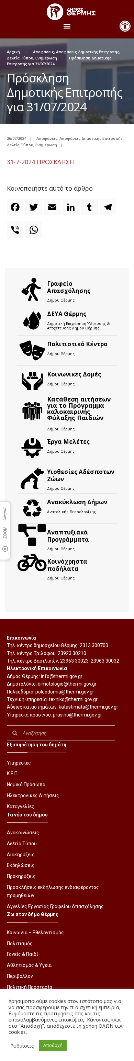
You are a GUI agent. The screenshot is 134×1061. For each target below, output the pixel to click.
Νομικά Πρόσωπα (26, 784)
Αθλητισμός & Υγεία (29, 965)
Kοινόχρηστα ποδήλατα (67, 564)
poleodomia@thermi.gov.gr (64, 692)
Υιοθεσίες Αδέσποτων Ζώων (80, 475)
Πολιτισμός (20, 943)
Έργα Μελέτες (68, 441)
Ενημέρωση (46, 57)
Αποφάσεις (43, 51)
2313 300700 (94, 645)
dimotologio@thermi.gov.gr (67, 684)
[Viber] (16, 233)
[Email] (53, 210)
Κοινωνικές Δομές (74, 374)
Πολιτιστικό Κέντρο (77, 344)
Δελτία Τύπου (20, 57)
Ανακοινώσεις (23, 832)
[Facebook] (16, 210)
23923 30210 (72, 653)
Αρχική (13, 51)
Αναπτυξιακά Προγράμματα (68, 535)
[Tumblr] (90, 210)
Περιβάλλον (20, 976)
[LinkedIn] (72, 210)
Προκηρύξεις (21, 876)
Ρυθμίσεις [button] (22, 1045)
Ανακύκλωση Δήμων (77, 502)
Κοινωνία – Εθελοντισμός (35, 932)
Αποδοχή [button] (53, 1045)
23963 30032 (105, 661)
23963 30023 (74, 661)
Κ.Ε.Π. (13, 773)
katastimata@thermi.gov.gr (88, 707)
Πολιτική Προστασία (29, 987)
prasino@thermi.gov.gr (77, 715)
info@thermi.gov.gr (61, 676)
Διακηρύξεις (21, 854)
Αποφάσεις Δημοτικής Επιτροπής (87, 51)
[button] (125, 26)
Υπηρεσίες (19, 763)
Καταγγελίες (20, 806)
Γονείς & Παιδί (22, 954)
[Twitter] (34, 210)
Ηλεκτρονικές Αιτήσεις (33, 795)
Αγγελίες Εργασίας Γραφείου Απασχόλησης (55, 906)
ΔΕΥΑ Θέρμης (66, 314)
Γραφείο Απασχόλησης (68, 287)
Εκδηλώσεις (21, 865)
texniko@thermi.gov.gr (73, 699)
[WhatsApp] (34, 233)
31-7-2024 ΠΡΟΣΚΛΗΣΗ (40, 162)
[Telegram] (109, 210)
